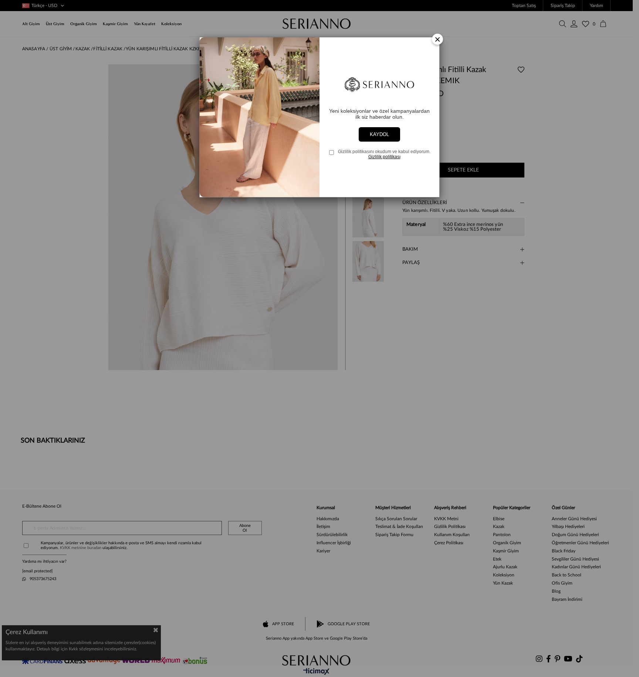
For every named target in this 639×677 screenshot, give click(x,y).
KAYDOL (379, 134)
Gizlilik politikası (384, 156)
